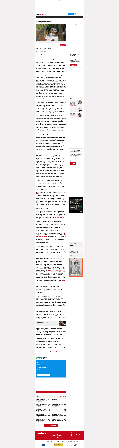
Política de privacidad (69, 441)
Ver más (71, 255)
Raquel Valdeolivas (39, 401)
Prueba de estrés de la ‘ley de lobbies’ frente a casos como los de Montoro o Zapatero (41, 420)
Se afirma (38, 256)
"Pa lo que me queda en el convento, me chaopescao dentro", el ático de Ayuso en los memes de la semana (41, 399)
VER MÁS (81, 211)
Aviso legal (63, 441)
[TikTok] (73, 436)
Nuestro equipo (47, 441)
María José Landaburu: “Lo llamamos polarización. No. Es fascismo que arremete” (72, 202)
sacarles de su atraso (56, 248)
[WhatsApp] (71, 434)
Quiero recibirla (73, 65)
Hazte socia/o (59, 437)
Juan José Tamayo (73, 105)
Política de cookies (75, 441)
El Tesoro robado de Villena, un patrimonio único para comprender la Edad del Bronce (41, 414)
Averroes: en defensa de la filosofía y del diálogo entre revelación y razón (72, 102)
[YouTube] (71, 436)
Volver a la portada (51, 425)
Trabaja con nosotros (52, 441)
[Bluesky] (74, 434)
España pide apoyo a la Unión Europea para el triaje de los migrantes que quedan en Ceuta (57, 414)
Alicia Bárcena (44, 309)
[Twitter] (76, 434)
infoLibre (37, 406)
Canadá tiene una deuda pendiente (55, 270)
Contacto (42, 441)
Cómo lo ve (71, 197)
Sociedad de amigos (58, 441)
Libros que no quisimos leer (72, 108)
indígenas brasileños (50, 165)
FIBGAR (55, 351)
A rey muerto (54, 399)
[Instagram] (79, 434)
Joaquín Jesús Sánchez (55, 400)
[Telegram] (77, 434)
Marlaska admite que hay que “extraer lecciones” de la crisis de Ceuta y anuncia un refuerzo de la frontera (41, 409)
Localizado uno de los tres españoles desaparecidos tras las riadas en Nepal (41, 404)
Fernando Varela (38, 421)
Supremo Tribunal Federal (55, 185)
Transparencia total (77, 15)
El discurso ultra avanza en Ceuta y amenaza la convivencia (57, 409)
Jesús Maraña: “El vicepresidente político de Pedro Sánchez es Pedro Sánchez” (72, 207)
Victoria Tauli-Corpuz (49, 295)
